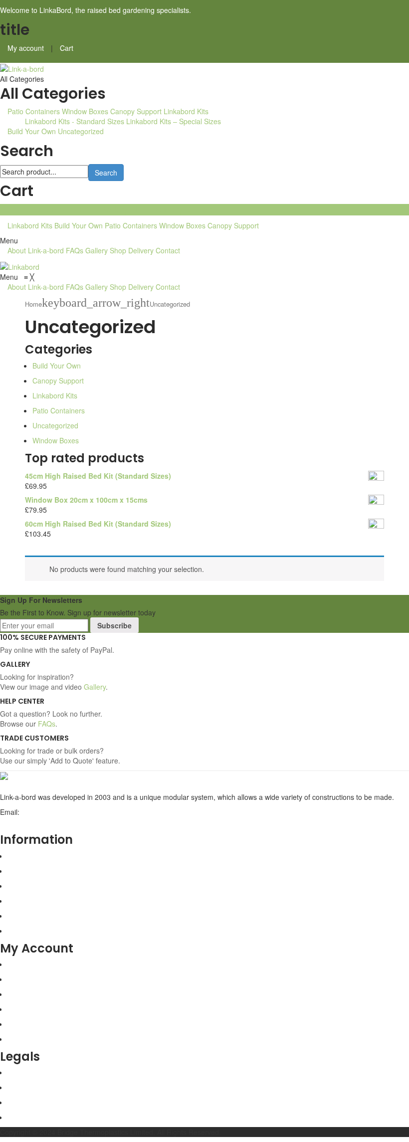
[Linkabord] (19, 265)
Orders (18, 1009)
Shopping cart (29, 979)
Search (106, 173)
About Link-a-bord (42, 209)
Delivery (167, 209)
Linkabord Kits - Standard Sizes (74, 121)
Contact (200, 209)
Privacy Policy (29, 1102)
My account (25, 48)
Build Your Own (31, 131)
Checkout (22, 994)
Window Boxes (85, 111)
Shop (140, 209)
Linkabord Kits (186, 111)
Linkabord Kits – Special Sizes (173, 121)
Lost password (30, 1024)
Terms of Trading (34, 1087)
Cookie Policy (28, 1117)
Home (33, 304)
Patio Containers (33, 111)
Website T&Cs (29, 1072)
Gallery (114, 209)
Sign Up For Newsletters (41, 600)
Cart (66, 48)
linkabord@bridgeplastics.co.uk (49, 822)
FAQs (89, 209)
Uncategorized (81, 131)
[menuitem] (36, 287)
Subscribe (114, 625)
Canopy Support (136, 111)
